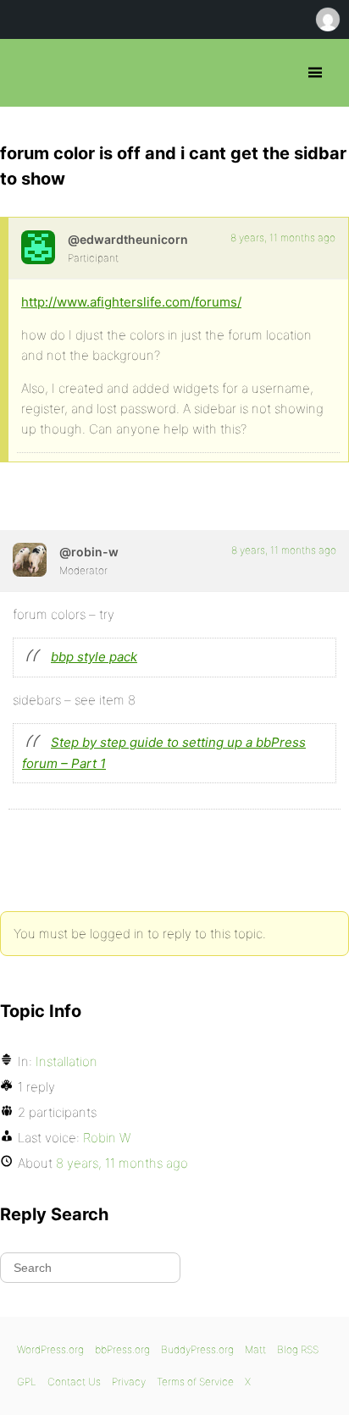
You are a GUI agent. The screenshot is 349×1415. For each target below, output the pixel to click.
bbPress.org (27, 73)
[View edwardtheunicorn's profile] (38, 247)
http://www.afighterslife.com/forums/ (131, 302)
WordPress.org (50, 1349)
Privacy (129, 1381)
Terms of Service (195, 1381)
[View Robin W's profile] (30, 560)
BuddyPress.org (197, 1349)
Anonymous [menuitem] (327, 19)
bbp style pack (94, 657)
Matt (255, 1349)
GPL (26, 1381)
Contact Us (74, 1381)
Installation (66, 1061)
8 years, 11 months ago (282, 237)
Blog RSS (298, 1349)
